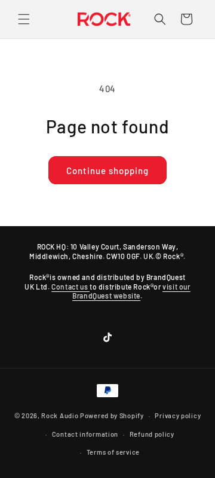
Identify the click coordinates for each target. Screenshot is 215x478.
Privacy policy (178, 415)
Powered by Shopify (112, 415)
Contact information (85, 434)
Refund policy (152, 434)
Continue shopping (107, 170)
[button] (24, 19)
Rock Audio (59, 415)
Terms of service (113, 452)
